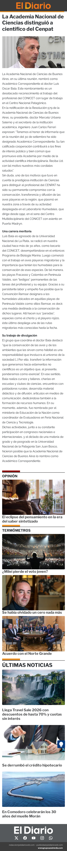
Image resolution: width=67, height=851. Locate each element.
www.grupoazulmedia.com (50, 848)
